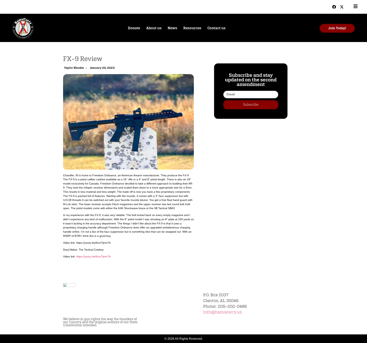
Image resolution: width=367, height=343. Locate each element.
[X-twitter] (342, 7)
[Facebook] (334, 7)
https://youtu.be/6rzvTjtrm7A (93, 256)
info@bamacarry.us (222, 312)
